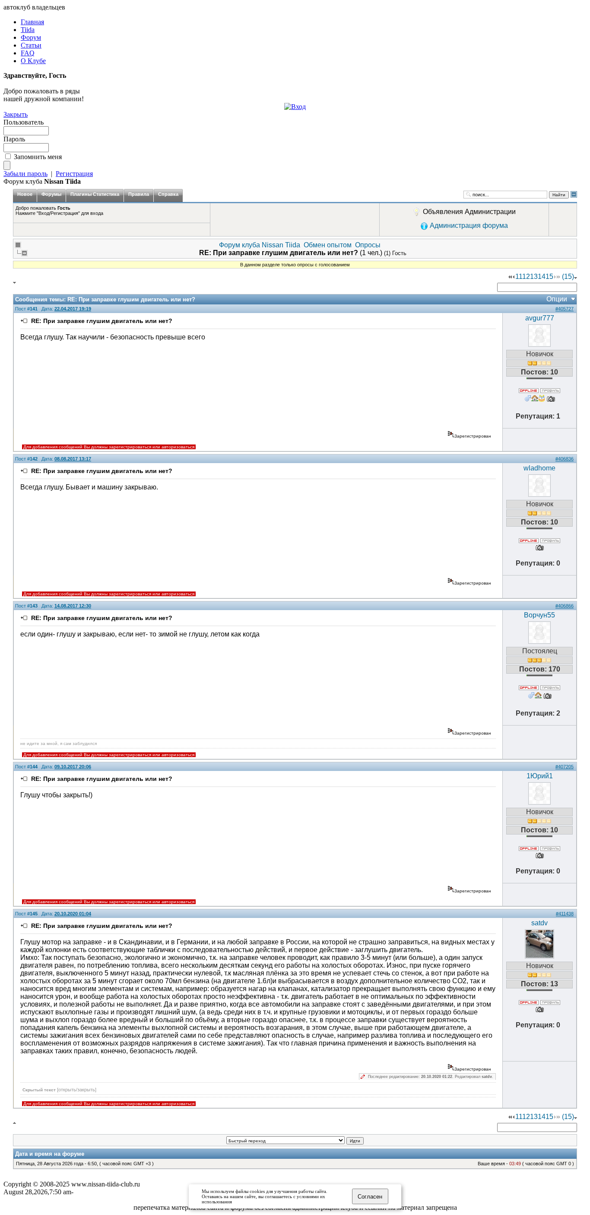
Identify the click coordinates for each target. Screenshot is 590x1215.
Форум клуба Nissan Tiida (259, 245)
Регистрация (74, 173)
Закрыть (15, 114)
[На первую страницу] (510, 276)
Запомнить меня (38, 156)
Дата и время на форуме (49, 1154)
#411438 (565, 913)
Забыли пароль (25, 173)
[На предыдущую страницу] (513, 276)
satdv (539, 923)
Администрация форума (469, 225)
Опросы (368, 245)
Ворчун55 (539, 615)
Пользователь (23, 122)
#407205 (564, 766)
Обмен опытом (328, 245)
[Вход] (295, 106)
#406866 (564, 605)
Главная (32, 22)
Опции (556, 299)
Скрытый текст (59, 1089)
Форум (31, 37)
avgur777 (539, 318)
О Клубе (33, 60)
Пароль (14, 139)
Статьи (31, 45)
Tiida (28, 29)
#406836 (564, 458)
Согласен (370, 1196)
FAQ (28, 53)
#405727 (564, 308)
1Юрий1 (540, 776)
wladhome (539, 468)
